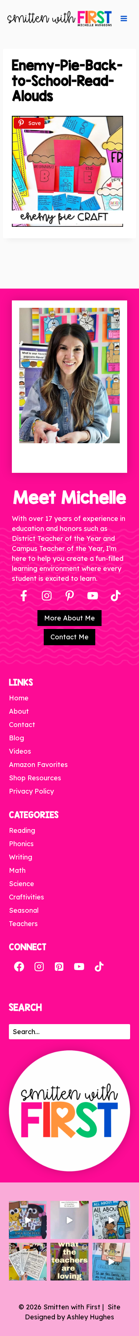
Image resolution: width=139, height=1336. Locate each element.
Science (21, 883)
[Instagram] (46, 595)
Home (19, 698)
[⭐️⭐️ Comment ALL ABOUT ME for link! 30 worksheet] (111, 1220)
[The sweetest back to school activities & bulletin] (111, 1262)
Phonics (21, 843)
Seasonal (24, 910)
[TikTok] (99, 966)
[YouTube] (92, 595)
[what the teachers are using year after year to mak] (69, 1262)
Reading (22, 830)
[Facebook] (23, 595)
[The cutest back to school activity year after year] (28, 1220)
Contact (22, 724)
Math (17, 870)
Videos (20, 751)
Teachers (23, 923)
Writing (20, 857)
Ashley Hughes (90, 1317)
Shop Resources (35, 778)
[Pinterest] (69, 595)
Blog (16, 738)
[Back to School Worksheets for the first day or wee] (28, 1262)
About (19, 711)
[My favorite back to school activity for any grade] (69, 1220)
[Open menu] (124, 18)
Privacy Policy (31, 791)
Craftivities (26, 897)
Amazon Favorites (38, 764)
